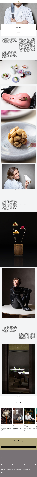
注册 (18, 446)
